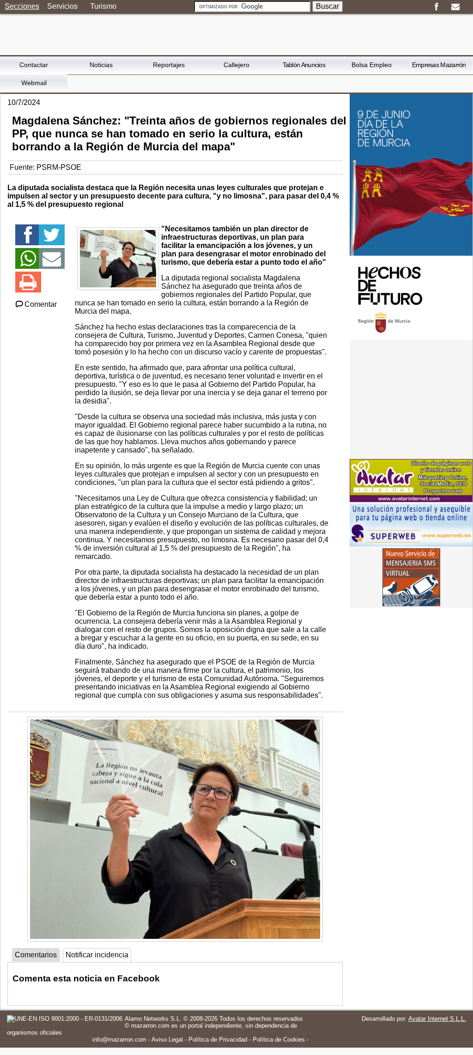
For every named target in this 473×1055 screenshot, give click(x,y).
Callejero (236, 64)
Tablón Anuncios (304, 64)
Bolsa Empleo (372, 64)
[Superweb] (411, 544)
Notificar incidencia (97, 955)
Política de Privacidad (217, 1039)
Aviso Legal (167, 1039)
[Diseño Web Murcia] (411, 499)
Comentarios (36, 955)
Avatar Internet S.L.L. (437, 1018)
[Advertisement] (411, 399)
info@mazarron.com (119, 1039)
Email (455, 7)
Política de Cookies (279, 1039)
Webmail (34, 83)
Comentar (40, 304)
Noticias (101, 64)
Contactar (33, 64)
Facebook (436, 7)
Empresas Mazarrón (439, 64)
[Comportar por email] (52, 263)
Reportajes (169, 64)
